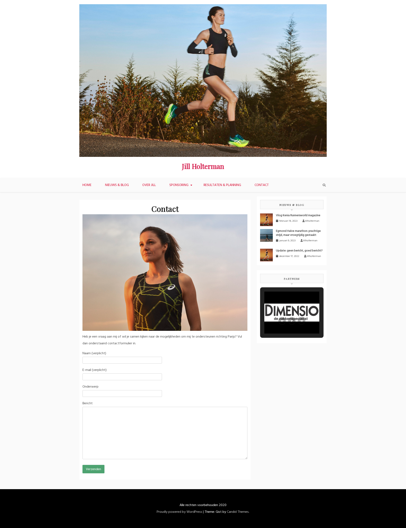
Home (87, 185)
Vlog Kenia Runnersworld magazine (298, 215)
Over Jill (149, 185)
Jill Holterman (203, 166)
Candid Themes (238, 512)
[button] (282, 321)
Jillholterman (312, 221)
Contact (262, 185)
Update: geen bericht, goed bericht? (299, 250)
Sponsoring (178, 185)
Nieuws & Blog (117, 185)
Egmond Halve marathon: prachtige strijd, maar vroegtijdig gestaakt (298, 233)
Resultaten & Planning (222, 185)
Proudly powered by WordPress (179, 512)
